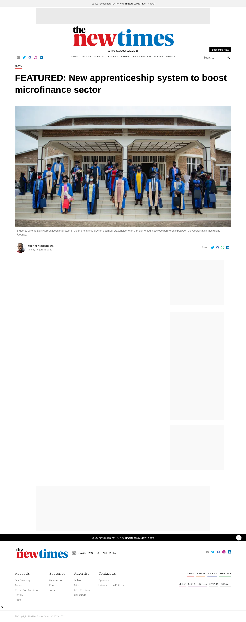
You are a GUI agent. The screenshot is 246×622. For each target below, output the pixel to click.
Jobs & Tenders (141, 56)
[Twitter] (24, 57)
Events (170, 56)
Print (52, 585)
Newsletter (55, 580)
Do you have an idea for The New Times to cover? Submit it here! (123, 4)
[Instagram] (35, 57)
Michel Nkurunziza (40, 245)
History (19, 594)
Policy (18, 585)
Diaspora (112, 56)
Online (77, 580)
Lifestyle (225, 573)
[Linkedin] (41, 57)
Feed (18, 599)
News (74, 56)
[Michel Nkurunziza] (20, 251)
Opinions (86, 56)
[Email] (18, 57)
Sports (99, 56)
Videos (125, 56)
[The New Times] (123, 46)
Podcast (225, 583)
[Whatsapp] (222, 248)
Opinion (200, 573)
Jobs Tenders (82, 590)
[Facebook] (30, 57)
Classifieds (80, 594)
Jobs (52, 590)
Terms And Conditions (28, 590)
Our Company (22, 580)
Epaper (158, 56)
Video (182, 583)
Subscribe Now (220, 49)
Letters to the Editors (111, 585)
